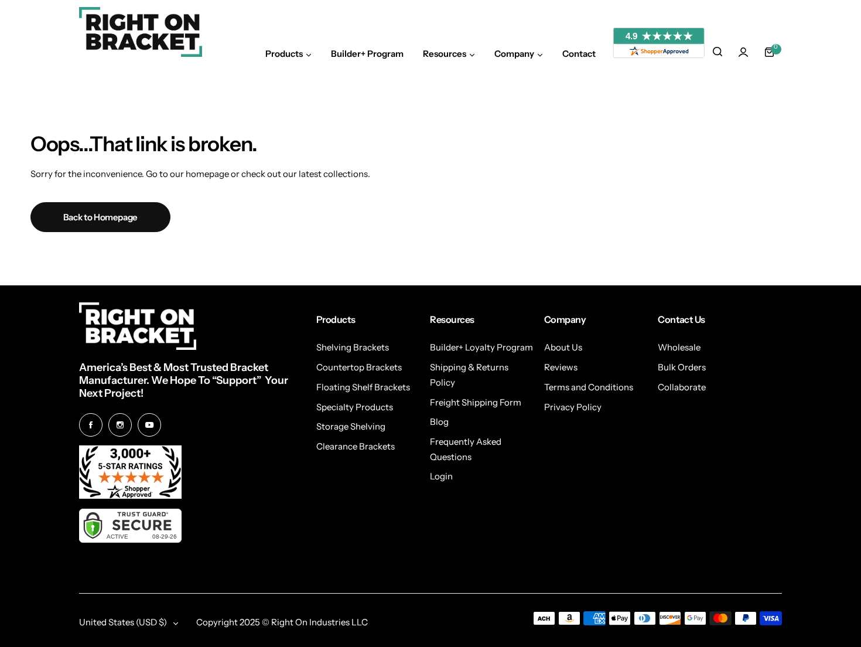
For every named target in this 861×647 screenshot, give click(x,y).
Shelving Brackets (352, 347)
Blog (439, 421)
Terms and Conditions (588, 387)
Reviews (561, 367)
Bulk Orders (682, 367)
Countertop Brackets (359, 367)
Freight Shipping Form (475, 402)
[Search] (717, 52)
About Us (563, 347)
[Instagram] (120, 425)
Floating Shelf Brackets (363, 387)
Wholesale (679, 347)
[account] (743, 52)
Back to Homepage (100, 217)
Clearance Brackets (355, 446)
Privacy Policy (573, 407)
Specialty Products (354, 407)
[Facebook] (90, 425)
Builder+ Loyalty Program (481, 347)
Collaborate (682, 387)
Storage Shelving (350, 426)
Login (441, 476)
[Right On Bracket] (140, 32)
